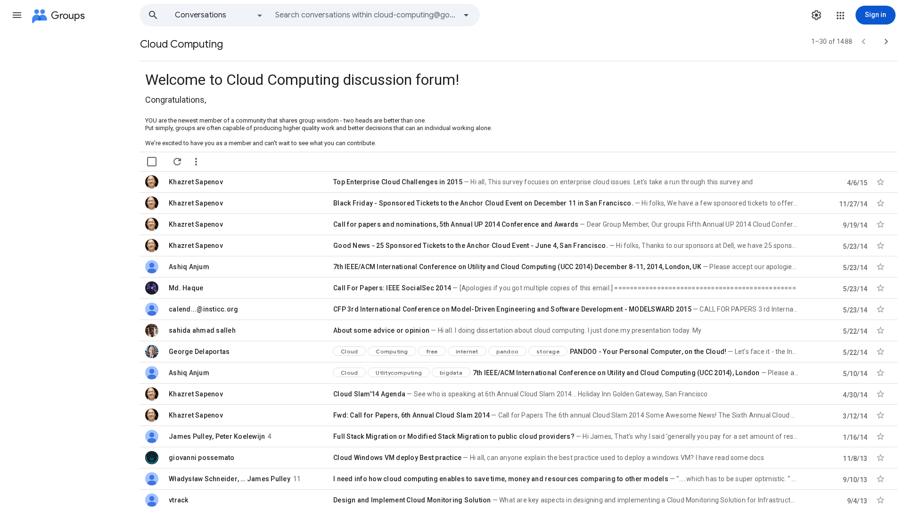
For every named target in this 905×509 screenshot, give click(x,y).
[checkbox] (151, 161)
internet (467, 351)
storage (547, 351)
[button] (17, 15)
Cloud (349, 351)
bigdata (451, 372)
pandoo (507, 351)
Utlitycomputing (399, 372)
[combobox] (366, 15)
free (432, 351)
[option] (219, 15)
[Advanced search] (466, 15)
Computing (392, 351)
